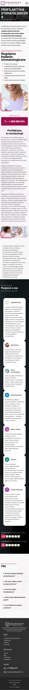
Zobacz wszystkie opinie (8, 291)
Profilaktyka (7, 659)
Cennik (6, 653)
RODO (14, 684)
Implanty (6, 642)
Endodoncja (7, 640)
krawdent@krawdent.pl (15, 672)
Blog (5, 655)
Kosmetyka (7, 657)
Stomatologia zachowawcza (12, 638)
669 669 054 (16, 121)
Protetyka (7, 644)
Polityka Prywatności (14, 682)
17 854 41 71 (11, 668)
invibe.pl (17, 687)
